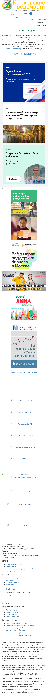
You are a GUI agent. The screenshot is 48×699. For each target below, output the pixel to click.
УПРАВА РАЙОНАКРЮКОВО (14, 14)
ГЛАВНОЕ (41, 22)
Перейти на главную (24, 53)
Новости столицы (12, 578)
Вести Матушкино (12, 616)
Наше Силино (11, 614)
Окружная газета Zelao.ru (15, 630)
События (9, 580)
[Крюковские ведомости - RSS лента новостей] (30, 13)
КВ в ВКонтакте (11, 596)
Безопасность (11, 587)
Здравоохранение (12, 582)
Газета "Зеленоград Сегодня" (17, 623)
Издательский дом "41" (14, 628)
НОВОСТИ (40, 25)
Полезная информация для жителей (19, 569)
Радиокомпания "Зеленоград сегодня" (20, 625)
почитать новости (15, 40)
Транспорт (10, 584)
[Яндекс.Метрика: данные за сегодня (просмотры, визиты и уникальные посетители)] (25, 634)
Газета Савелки (12, 610)
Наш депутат (11, 571)
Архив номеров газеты (14, 564)
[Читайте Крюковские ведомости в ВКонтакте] (25, 13)
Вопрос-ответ (11, 566)
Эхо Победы (10, 589)
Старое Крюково (12, 612)
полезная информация (13, 48)
